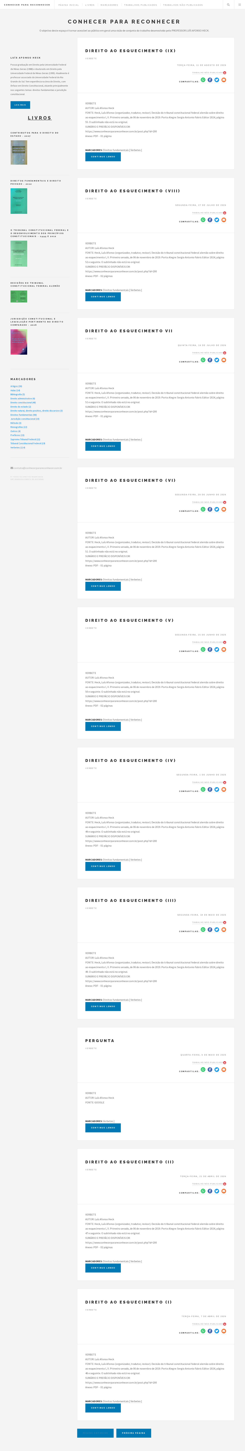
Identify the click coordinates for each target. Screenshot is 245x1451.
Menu (239, 4)
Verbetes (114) (17, 447)
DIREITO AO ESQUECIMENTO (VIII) (132, 190)
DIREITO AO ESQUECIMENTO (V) (129, 620)
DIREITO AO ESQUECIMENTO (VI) (130, 480)
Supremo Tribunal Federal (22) (25, 439)
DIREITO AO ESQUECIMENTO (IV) (130, 760)
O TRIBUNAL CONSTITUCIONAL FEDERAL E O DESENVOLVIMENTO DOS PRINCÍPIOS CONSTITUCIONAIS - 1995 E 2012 (39, 233)
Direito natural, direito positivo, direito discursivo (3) (36, 410)
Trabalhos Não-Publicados (183, 5)
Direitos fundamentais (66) (23, 414)
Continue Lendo (103, 156)
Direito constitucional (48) (23, 402)
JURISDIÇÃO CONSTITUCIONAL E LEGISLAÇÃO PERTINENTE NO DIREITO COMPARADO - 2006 (37, 322)
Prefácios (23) (17, 435)
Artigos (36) (16, 386)
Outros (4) (15, 431)
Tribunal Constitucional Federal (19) (27, 443)
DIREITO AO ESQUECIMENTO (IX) (130, 50)
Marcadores (109, 5)
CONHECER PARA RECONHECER (27, 5)
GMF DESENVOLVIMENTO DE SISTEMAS (27, 479)
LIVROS (40, 118)
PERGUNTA (100, 1040)
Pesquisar (228, 4)
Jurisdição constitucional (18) (24, 418)
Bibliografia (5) (17, 394)
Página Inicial (68, 5)
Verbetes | (136, 150)
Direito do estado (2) (20, 406)
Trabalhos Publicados (140, 5)
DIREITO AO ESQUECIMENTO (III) (131, 900)
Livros (90, 5)
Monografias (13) (18, 426)
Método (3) (15, 422)
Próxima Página (134, 1433)
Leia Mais (20, 105)
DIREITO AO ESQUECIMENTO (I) (128, 1302)
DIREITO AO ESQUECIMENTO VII (129, 330)
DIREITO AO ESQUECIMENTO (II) (129, 1162)
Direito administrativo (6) (22, 398)
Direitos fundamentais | (116, 150)
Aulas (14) (15, 390)
